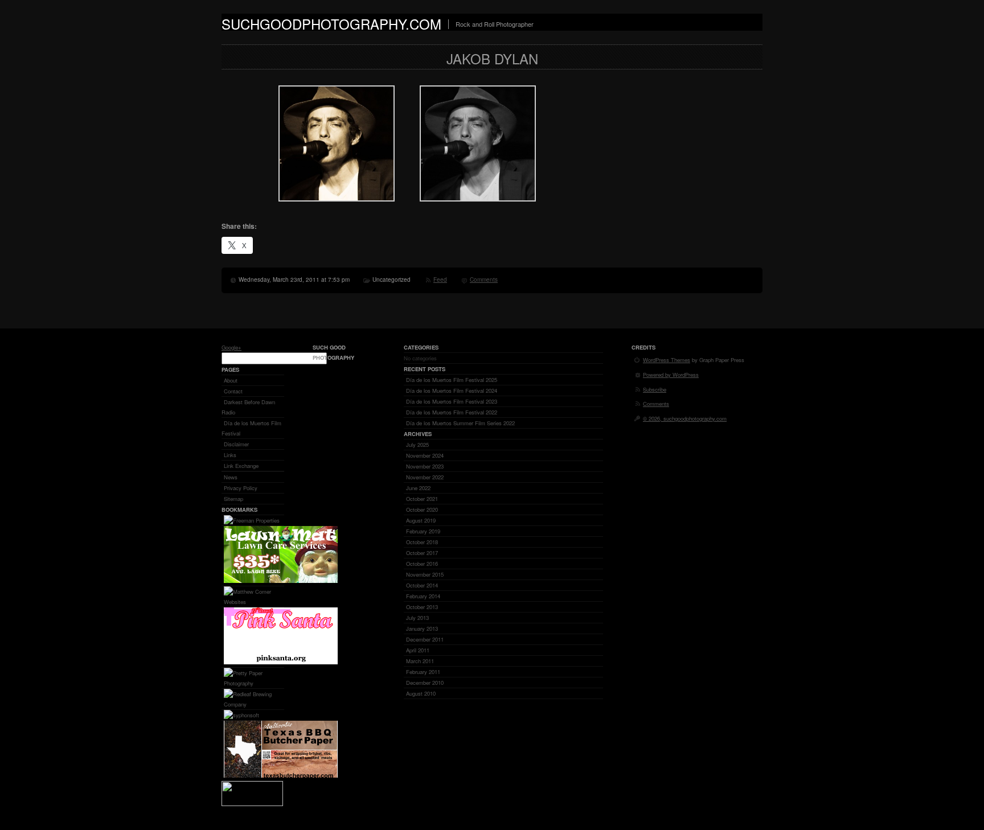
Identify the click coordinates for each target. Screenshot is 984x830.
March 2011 (420, 661)
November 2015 (425, 574)
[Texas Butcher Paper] (281, 775)
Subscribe (654, 389)
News (230, 477)
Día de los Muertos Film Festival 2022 (451, 412)
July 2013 (417, 618)
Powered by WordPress (671, 375)
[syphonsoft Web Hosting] (241, 715)
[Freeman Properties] (252, 520)
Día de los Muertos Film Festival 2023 (451, 401)
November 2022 (425, 477)
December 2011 (425, 639)
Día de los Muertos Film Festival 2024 (451, 391)
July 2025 (417, 445)
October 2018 (422, 542)
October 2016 (422, 564)
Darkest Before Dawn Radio (248, 407)
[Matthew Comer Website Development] (255, 601)
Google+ (231, 347)
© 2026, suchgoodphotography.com (685, 418)
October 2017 (422, 553)
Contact (233, 391)
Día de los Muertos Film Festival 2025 (451, 380)
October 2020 (422, 509)
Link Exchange (241, 466)
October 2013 (422, 607)
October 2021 (422, 499)
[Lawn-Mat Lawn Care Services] (281, 580)
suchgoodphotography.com (331, 24)
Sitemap (233, 499)
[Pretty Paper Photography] (255, 683)
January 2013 (422, 628)
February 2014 (423, 596)
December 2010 (425, 683)
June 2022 (418, 488)
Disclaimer (236, 444)
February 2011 (423, 672)
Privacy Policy (240, 488)
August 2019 (421, 520)
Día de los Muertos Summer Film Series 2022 (460, 423)
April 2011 (417, 650)
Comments (484, 279)
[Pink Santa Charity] (281, 662)
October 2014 (422, 585)
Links (230, 455)
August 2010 (421, 693)
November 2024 (425, 455)
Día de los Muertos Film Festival (251, 428)
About (230, 380)
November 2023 (425, 466)
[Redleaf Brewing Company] (255, 704)
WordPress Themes (666, 360)
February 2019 (423, 531)
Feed (440, 279)
